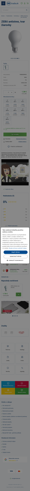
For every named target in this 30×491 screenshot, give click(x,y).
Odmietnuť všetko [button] (15, 256)
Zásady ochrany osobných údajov (18, 248)
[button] (15, 260)
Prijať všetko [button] (16, 252)
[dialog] (15, 245)
